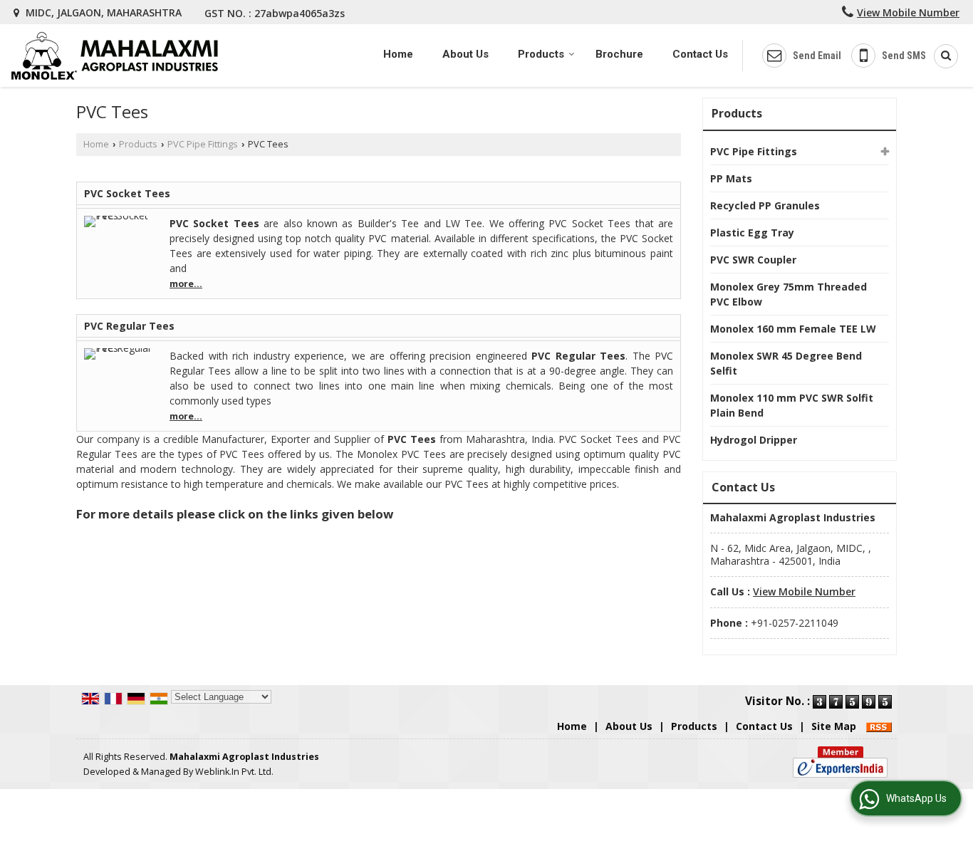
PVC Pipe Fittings (202, 144)
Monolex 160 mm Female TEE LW (793, 328)
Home (398, 54)
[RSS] (879, 726)
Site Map (833, 726)
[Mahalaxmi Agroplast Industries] (114, 55)
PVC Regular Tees (129, 326)
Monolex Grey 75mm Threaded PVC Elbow (788, 294)
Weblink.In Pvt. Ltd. (234, 772)
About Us (465, 54)
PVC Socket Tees (127, 193)
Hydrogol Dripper (753, 440)
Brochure (619, 54)
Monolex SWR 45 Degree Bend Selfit (786, 363)
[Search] (941, 56)
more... (186, 284)
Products (541, 54)
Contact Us (700, 54)
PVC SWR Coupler (753, 259)
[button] (908, 12)
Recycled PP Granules (765, 205)
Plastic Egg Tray (752, 232)
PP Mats (731, 178)
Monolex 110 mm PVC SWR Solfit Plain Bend (791, 405)
